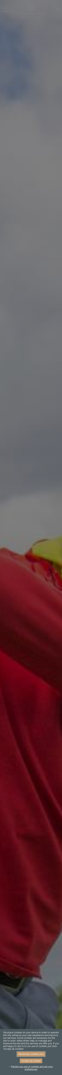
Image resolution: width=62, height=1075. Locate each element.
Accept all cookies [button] (31, 1060)
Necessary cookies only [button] (31, 1054)
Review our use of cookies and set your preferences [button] (32, 1068)
